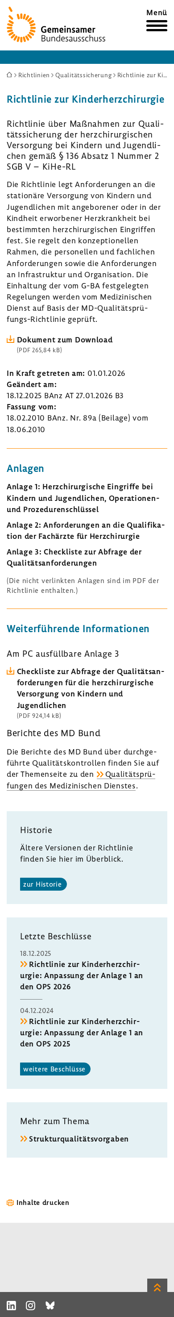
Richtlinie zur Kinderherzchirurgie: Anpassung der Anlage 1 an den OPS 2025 (81, 1032)
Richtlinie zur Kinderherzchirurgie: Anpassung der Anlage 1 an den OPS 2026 (81, 975)
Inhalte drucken (43, 1202)
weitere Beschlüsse (54, 1068)
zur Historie (42, 883)
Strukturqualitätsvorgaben (79, 1138)
